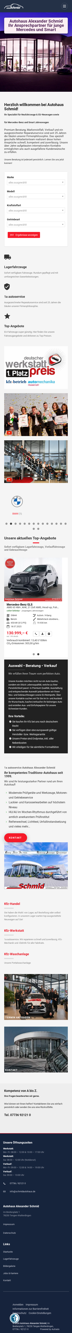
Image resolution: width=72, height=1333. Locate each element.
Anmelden (18, 1304)
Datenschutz (9, 1233)
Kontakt (15, 837)
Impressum (9, 1224)
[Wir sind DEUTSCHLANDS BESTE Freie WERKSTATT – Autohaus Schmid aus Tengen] (36, 461)
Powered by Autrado (49, 1329)
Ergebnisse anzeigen (24, 235)
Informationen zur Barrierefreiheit (31, 1308)
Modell (11, 191)
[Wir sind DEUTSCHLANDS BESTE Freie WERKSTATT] (36, 367)
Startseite (8, 1251)
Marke (10, 177)
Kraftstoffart (14, 205)
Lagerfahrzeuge (11, 1259)
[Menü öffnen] (64, 6)
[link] (31, 633)
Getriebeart (13, 219)
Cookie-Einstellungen (40, 1313)
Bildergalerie (9, 1266)
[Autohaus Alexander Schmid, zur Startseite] (13, 6)
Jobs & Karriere (10, 1273)
